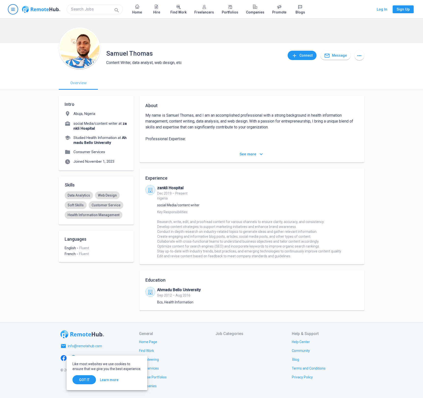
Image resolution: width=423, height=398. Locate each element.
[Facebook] (64, 358)
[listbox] (96, 205)
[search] (95, 9)
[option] (79, 195)
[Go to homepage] (41, 9)
